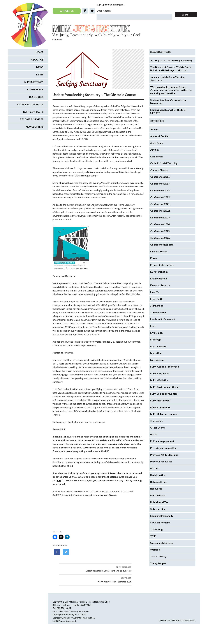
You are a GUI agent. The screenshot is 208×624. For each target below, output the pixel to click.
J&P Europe (156, 305)
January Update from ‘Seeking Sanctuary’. (167, 78)
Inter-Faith (156, 298)
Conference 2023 (160, 217)
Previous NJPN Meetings (164, 454)
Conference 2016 (160, 176)
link (59, 480)
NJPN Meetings (33, 81)
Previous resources (161, 461)
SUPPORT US (67, 10)
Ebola (153, 258)
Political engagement (162, 441)
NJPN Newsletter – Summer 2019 (114, 580)
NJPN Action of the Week (164, 366)
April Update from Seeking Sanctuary (171, 60)
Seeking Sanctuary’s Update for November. (168, 101)
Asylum (154, 149)
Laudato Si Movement (162, 319)
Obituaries (156, 420)
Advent (154, 129)
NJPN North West (160, 400)
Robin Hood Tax (159, 502)
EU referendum (159, 271)
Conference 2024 (160, 224)
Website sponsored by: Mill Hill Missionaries (177, 620)
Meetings (155, 339)
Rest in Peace (157, 495)
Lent (152, 325)
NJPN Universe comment (164, 414)
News (39, 67)
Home (39, 52)
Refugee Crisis (60, 545)
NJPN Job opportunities (163, 393)
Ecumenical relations (162, 264)
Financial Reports (160, 285)
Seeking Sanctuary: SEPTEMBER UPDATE (168, 111)
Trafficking (156, 529)
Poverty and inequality (163, 447)
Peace (153, 434)
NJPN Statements (160, 407)
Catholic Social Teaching (163, 163)
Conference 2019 (160, 197)
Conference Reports (161, 244)
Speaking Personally (161, 515)
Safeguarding (158, 508)
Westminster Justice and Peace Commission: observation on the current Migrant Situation (171, 90)
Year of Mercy (158, 556)
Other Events (158, 427)
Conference (35, 89)
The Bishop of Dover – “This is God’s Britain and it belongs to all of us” (170, 69)
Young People (158, 563)
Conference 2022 (160, 210)
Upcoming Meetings (161, 542)
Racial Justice (157, 475)
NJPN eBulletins (159, 380)
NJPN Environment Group (164, 386)
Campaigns (156, 156)
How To (154, 292)
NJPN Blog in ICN (159, 373)
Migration (156, 353)
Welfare (155, 549)
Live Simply (156, 332)
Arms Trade (157, 142)
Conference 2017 (160, 183)
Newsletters (157, 359)
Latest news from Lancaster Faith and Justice (108, 569)
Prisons (154, 468)
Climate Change (159, 170)
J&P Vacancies (158, 312)
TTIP (153, 536)
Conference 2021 (160, 203)
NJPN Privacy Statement (64, 621)
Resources (156, 488)
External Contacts (30, 104)
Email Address (104, 10)
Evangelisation (158, 278)
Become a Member (31, 119)
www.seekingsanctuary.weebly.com (100, 494)
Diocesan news (158, 251)
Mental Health (158, 346)
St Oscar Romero (160, 522)
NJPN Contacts (33, 111)
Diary (39, 74)
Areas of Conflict (159, 136)
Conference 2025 (160, 231)
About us (37, 59)
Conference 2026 (160, 237)
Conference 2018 (160, 190)
